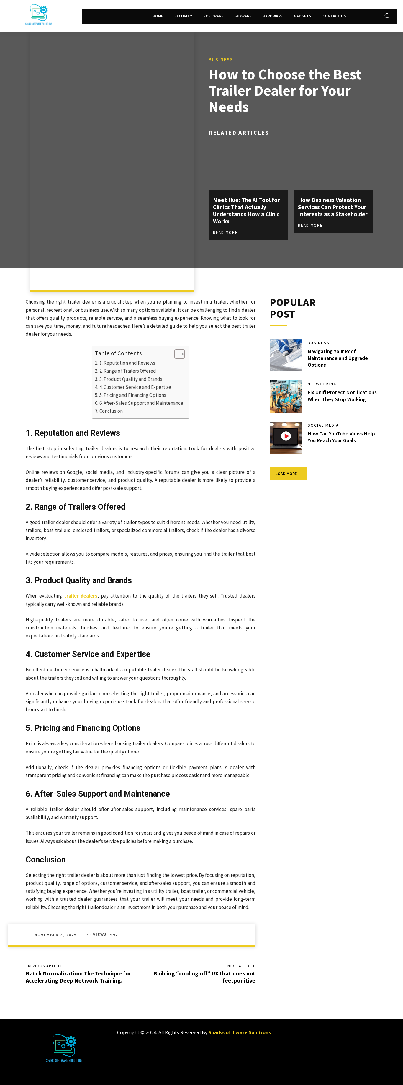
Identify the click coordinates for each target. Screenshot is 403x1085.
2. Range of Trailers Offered (127, 371)
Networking (322, 384)
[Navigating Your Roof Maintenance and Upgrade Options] (286, 355)
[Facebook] (305, 1035)
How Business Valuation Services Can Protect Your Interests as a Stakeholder (333, 207)
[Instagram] (318, 1035)
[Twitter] (332, 1035)
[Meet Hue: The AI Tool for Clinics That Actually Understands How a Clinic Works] (248, 167)
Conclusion (110, 411)
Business (221, 59)
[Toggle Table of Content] (176, 354)
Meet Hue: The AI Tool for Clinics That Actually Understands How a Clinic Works (246, 210)
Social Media (323, 425)
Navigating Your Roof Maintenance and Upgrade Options (338, 358)
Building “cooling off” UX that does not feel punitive (204, 977)
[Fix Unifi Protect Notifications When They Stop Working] (286, 396)
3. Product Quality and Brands (130, 379)
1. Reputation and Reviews (127, 363)
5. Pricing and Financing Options (132, 395)
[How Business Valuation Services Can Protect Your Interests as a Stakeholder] (333, 167)
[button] (387, 16)
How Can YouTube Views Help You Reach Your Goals (341, 437)
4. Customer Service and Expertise (135, 387)
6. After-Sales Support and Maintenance (141, 403)
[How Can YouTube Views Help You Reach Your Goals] (286, 438)
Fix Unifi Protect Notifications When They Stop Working (342, 395)
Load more (286, 473)
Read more (225, 232)
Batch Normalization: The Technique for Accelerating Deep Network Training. (78, 977)
